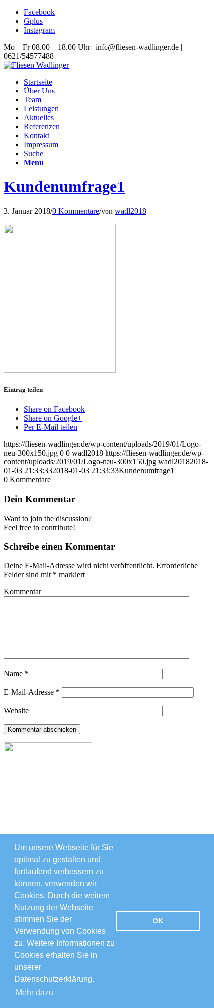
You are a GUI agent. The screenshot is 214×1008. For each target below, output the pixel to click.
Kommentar (22, 591)
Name (16, 673)
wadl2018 (130, 211)
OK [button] (158, 921)
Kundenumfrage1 (64, 186)
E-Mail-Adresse (32, 692)
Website (16, 710)
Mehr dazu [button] (34, 992)
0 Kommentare (75, 211)
